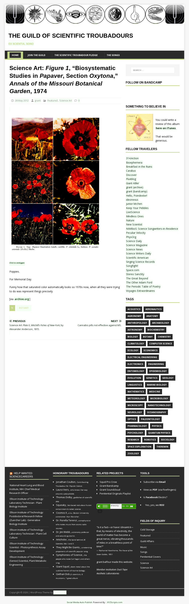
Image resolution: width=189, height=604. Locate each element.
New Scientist (134, 224)
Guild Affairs (147, 541)
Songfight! (132, 266)
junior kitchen (134, 203)
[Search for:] (152, 70)
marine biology (157, 384)
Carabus (131, 170)
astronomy (135, 329)
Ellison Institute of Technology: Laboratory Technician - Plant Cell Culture (28, 533)
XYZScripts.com (114, 602)
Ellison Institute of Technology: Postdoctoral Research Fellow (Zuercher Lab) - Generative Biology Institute (26, 518)
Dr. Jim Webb (63, 532)
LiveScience (133, 212)
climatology (136, 343)
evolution (134, 378)
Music (143, 547)
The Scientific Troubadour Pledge (76, 55)
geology (167, 378)
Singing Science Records (140, 261)
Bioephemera (134, 162)
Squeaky (61, 505)
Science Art (65, 100)
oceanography (156, 412)
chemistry (164, 336)
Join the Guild (36, 55)
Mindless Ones (135, 216)
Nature (130, 220)
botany (24, 307)
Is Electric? (155, 497)
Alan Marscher (72, 516)
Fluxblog (131, 179)
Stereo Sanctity (135, 274)
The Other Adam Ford (139, 282)
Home (15, 55)
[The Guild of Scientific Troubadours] (95, 22)
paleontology (150, 419)
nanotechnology (159, 405)
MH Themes (60, 592)
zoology (133, 453)
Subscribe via (154, 482)
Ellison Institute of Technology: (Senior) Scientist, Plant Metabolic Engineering (27, 560)
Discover (131, 175)
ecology (133, 350)
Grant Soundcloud (110, 489)
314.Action (132, 158)
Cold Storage (147, 529)
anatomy (152, 316)
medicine (154, 391)
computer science (160, 343)
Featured (52, 100)
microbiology (159, 398)
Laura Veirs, (62, 489)
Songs (143, 552)
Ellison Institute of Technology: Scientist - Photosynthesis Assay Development (27, 547)
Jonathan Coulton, (66, 482)
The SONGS (113, 55)
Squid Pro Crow (108, 482)
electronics (135, 364)
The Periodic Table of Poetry (143, 286)
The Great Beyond (137, 278)
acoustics (134, 309)
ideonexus (132, 199)
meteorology (136, 398)
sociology (167, 439)
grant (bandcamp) (136, 191)
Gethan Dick (63, 574)
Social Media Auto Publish (79, 602)
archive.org (22, 299)
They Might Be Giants (68, 547)
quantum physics (159, 432)
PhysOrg (131, 237)
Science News (134, 249)
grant (38, 100)
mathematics (136, 391)
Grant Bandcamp (109, 485)
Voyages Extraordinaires (140, 290)
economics (150, 350)
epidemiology (158, 371)
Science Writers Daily (138, 253)
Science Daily (134, 241)
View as (150, 489)
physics (156, 426)
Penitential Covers (150, 556)
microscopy (135, 405)
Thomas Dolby (64, 497)
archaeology (160, 322)
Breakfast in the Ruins (139, 166)
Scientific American (137, 257)
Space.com (132, 270)
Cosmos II (61, 512)
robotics (150, 439)
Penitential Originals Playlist (115, 493)
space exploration (139, 446)
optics (132, 419)
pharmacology (137, 426)
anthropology (137, 322)
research (133, 439)
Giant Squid (62, 566)
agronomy (134, 316)
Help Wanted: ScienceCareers (21, 475)
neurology (135, 412)
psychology (135, 432)
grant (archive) (134, 187)
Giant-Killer (132, 183)
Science (144, 563)
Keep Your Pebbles (137, 208)
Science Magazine (136, 245)
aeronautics (153, 309)
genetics (151, 378)
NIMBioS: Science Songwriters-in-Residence (152, 228)
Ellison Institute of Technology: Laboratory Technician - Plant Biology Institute (26, 502)
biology (133, 336)
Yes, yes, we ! (154, 505)
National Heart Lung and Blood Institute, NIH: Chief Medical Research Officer (26, 489)
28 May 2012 (22, 100)
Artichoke (61, 539)
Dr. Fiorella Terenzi (66, 520)
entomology (136, 371)
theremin (162, 446)
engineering (156, 364)
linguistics (135, 384)
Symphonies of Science (69, 555)
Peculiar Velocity (135, 232)
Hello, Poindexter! (136, 195)
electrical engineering (142, 357)
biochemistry (155, 329)
